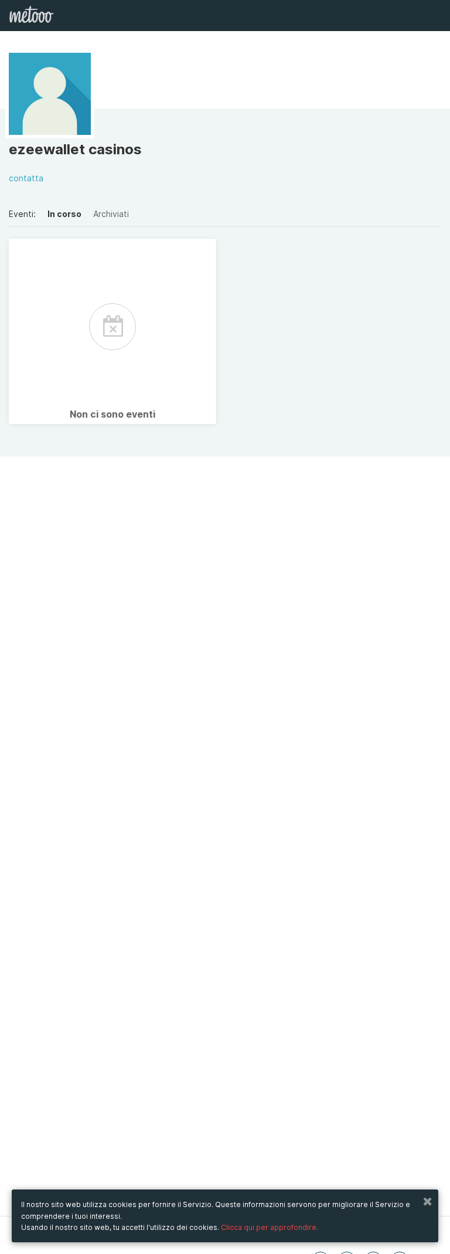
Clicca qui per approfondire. (269, 1227)
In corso (64, 214)
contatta (26, 178)
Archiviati (111, 214)
